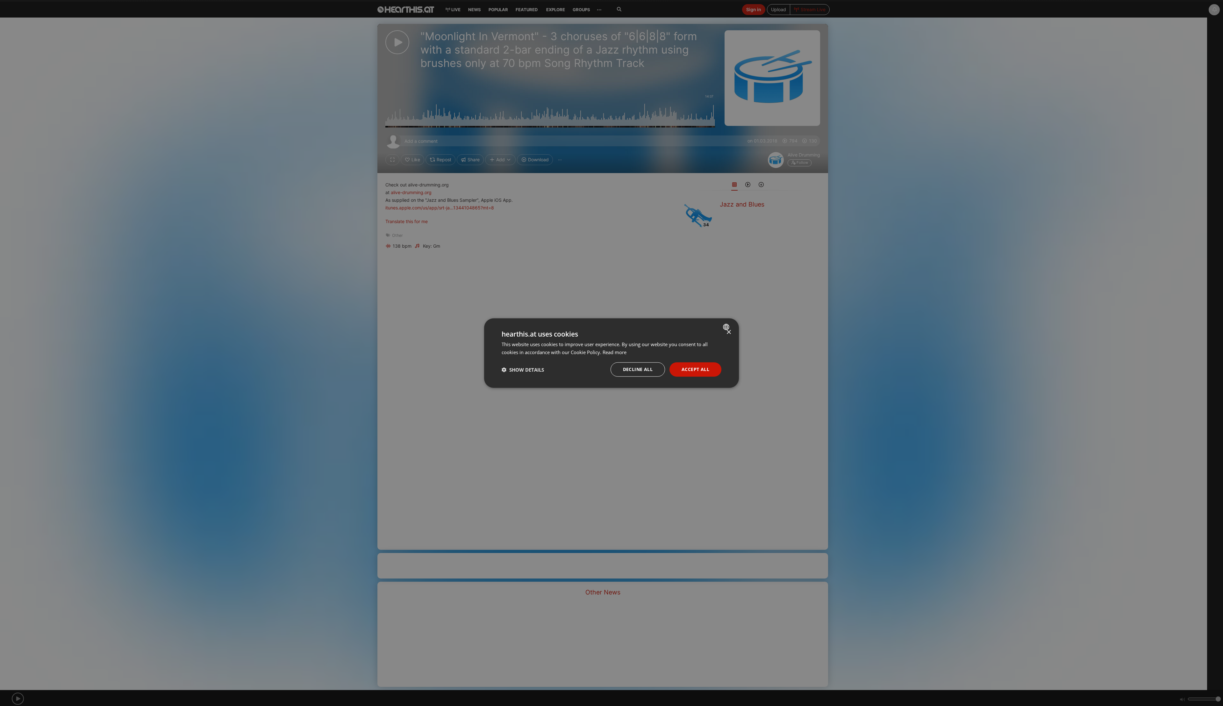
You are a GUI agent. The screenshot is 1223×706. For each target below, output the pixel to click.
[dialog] (611, 353)
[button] (523, 369)
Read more (614, 352)
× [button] (728, 332)
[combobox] (727, 327)
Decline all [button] (638, 369)
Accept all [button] (695, 369)
